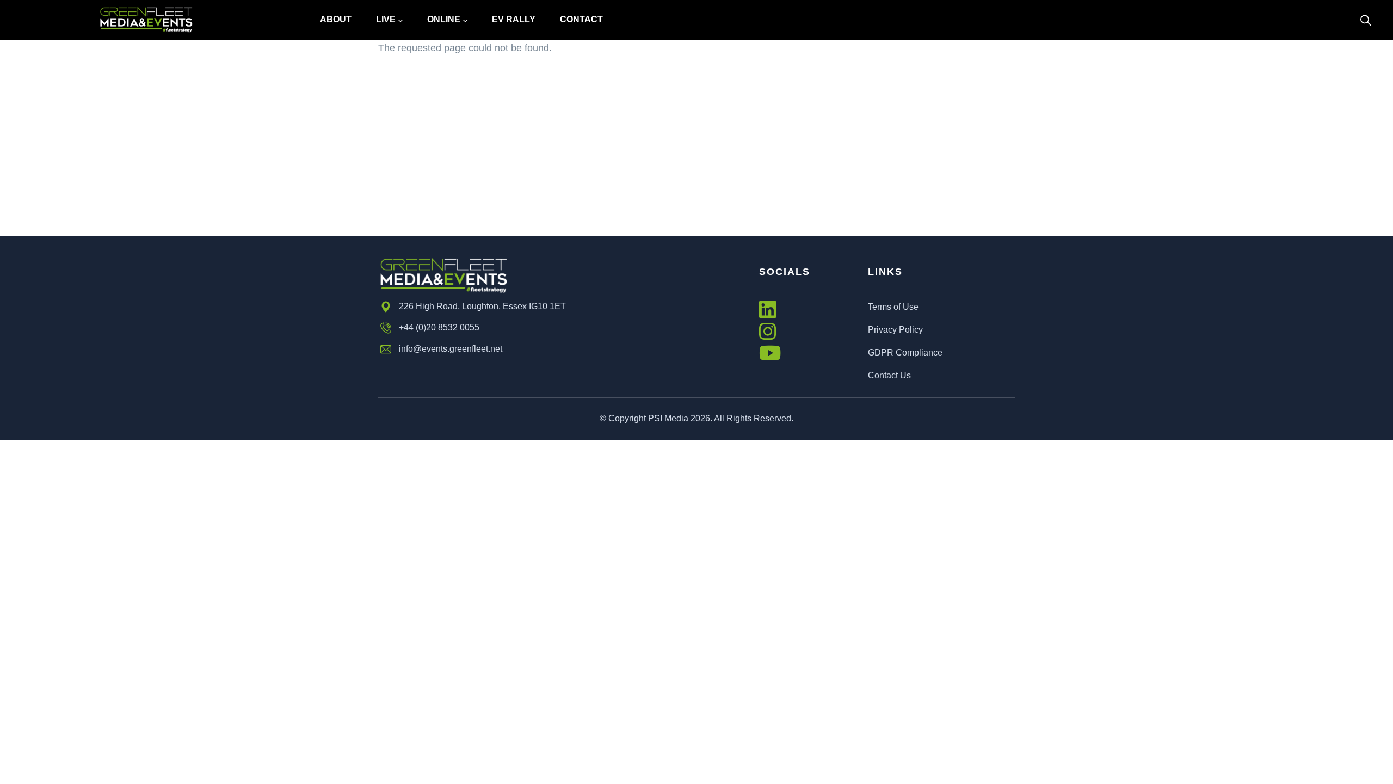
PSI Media (668, 418)
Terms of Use (893, 306)
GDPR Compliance (905, 352)
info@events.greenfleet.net (450, 348)
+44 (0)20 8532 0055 (439, 327)
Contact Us (889, 375)
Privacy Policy (895, 329)
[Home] (146, 20)
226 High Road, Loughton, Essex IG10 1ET (482, 306)
